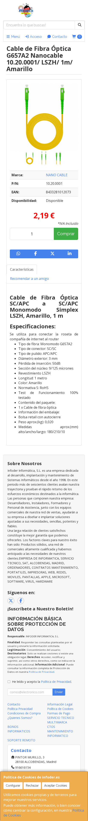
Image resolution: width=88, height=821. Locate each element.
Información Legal (59, 704)
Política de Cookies (60, 709)
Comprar (66, 233)
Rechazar (32, 785)
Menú (15, 37)
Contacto (59, 37)
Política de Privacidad (41, 671)
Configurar (13, 785)
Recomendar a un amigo (29, 278)
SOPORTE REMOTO (21, 740)
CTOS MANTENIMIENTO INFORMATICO (60, 731)
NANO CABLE (56, 175)
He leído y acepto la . (42, 682)
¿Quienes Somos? (19, 718)
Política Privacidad (19, 709)
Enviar (59, 692)
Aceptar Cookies (55, 785)
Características (22, 269)
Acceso (35, 37)
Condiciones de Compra (24, 713)
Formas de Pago (58, 713)
